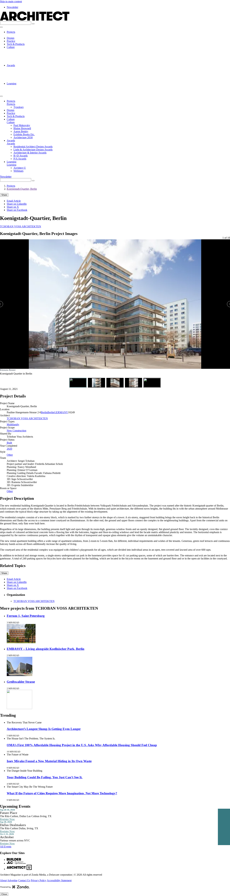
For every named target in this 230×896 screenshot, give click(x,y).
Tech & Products (16, 44)
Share (4, 195)
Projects (11, 32)
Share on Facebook (17, 209)
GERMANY (61, 412)
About (3, 880)
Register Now (7, 819)
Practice (11, 41)
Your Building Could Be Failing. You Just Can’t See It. (45, 777)
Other (10, 454)
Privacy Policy (38, 880)
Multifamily (13, 424)
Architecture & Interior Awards (29, 74)
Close (4, 894)
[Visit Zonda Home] (15, 888)
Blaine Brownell (22, 53)
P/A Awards (19, 80)
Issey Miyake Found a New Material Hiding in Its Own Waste (49, 761)
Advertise (12, 880)
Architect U (19, 86)
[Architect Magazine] (34, 19)
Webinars (18, 89)
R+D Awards (20, 77)
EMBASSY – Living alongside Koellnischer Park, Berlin (45, 649)
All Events (5, 846)
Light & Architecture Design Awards (33, 71)
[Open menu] (1, 27)
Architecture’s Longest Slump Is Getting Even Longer (44, 729)
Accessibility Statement (59, 880)
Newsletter (12, 7)
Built (9, 442)
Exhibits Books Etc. (24, 59)
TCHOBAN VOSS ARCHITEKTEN (20, 226)
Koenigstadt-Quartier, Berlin (22, 188)
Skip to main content (11, 1)
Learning (11, 83)
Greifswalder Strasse (21, 681)
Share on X (13, 206)
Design (10, 38)
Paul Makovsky (21, 50)
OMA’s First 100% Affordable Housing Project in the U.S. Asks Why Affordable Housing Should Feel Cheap (82, 745)
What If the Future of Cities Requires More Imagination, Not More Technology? (62, 793)
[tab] (78, 382)
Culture (11, 47)
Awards (11, 65)
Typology (18, 35)
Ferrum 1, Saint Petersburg (26, 616)
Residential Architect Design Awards (33, 68)
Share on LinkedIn (17, 203)
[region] (115, 308)
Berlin (44, 412)
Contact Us (24, 880)
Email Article (14, 200)
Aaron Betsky (20, 56)
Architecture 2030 (23, 62)
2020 (9, 448)
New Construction (16, 430)
